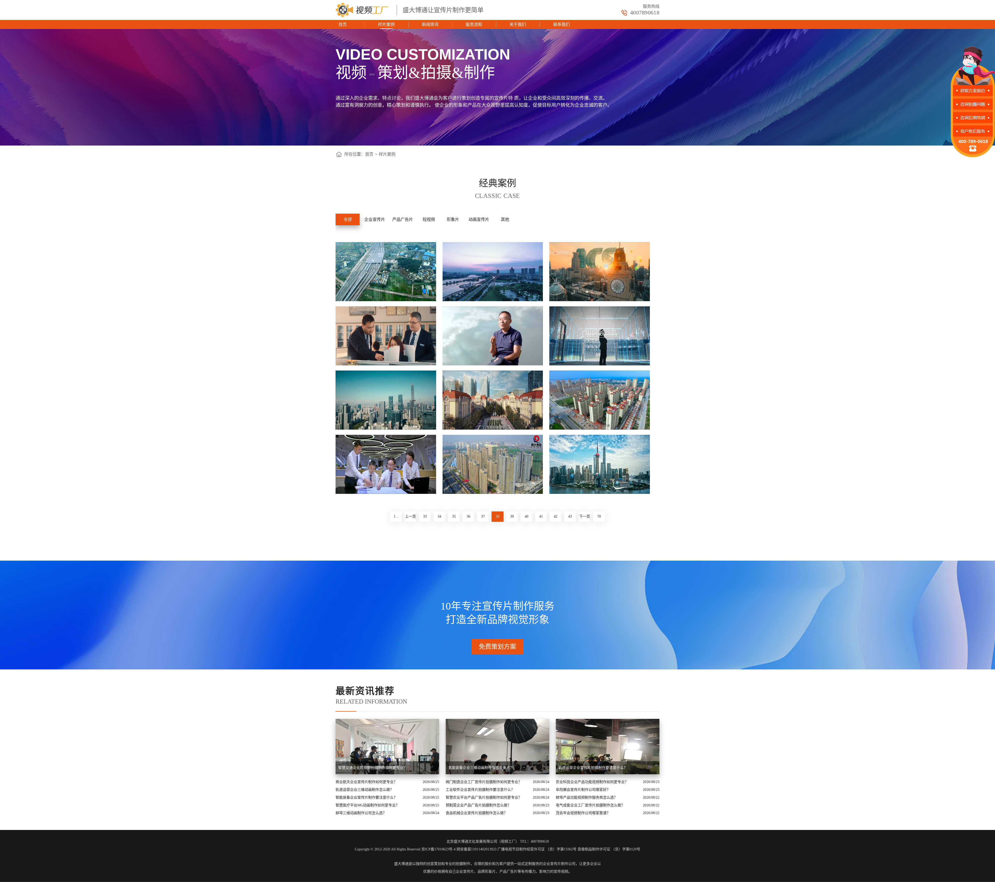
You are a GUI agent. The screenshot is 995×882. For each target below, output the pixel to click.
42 (555, 516)
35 (454, 516)
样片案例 (386, 24)
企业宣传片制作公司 (559, 864)
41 (541, 516)
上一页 (410, 516)
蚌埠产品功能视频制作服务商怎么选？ (586, 797)
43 (570, 516)
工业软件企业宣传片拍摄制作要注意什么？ (480, 790)
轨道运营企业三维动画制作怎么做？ (365, 790)
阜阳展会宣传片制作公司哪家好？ (583, 790)
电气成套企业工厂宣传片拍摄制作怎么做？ (590, 805)
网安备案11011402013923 (476, 849)
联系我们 (561, 24)
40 (526, 516)
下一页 (584, 516)
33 (425, 516)
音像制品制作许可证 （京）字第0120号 (609, 849)
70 (599, 516)
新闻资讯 (430, 24)
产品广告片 (402, 219)
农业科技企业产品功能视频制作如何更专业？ (592, 782)
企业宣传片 (374, 219)
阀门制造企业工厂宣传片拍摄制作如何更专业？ (484, 782)
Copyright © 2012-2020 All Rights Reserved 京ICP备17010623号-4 (405, 849)
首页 (342, 24)
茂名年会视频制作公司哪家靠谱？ (583, 813)
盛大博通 (401, 864)
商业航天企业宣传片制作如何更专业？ (366, 782)
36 (468, 516)
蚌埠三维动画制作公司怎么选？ (361, 813)
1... (396, 516)
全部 (348, 219)
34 (439, 516)
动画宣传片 (478, 219)
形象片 (453, 219)
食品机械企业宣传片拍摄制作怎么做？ (476, 813)
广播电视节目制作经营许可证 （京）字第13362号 (537, 849)
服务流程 (474, 24)
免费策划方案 (497, 646)
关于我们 (517, 24)
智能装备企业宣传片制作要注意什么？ (366, 797)
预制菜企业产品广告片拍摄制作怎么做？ (478, 805)
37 (483, 516)
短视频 (429, 219)
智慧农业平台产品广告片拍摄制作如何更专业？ (484, 797)
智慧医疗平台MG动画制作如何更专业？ (367, 805)
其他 (505, 219)
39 (512, 516)
